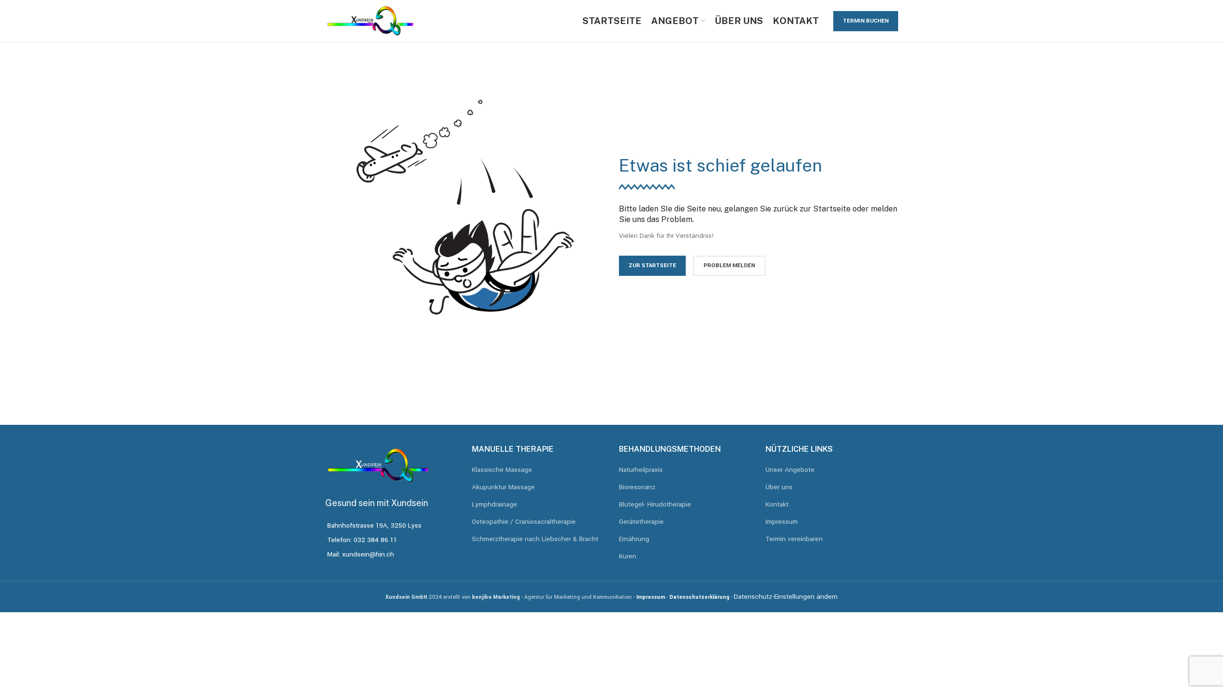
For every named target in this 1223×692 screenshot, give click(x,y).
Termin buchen (866, 21)
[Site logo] (370, 20)
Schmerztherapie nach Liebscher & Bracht (535, 539)
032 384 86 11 (375, 539)
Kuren (627, 556)
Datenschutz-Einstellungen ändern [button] (786, 596)
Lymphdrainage (494, 504)
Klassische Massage (502, 469)
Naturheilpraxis (641, 469)
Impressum (782, 521)
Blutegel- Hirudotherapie (655, 504)
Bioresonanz (637, 487)
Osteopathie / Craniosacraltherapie (524, 521)
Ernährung (634, 539)
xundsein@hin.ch (368, 554)
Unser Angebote (790, 469)
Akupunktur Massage (503, 487)
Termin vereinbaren (794, 539)
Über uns (779, 487)
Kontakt (777, 504)
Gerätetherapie (641, 521)
